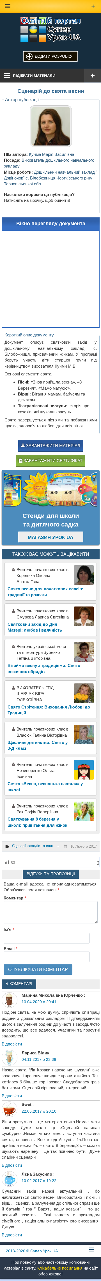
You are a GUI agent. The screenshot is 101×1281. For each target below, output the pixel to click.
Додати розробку (53, 56)
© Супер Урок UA (32, 1251)
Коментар (15, 898)
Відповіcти (12, 1044)
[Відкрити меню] (92, 75)
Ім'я (9, 929)
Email (10, 948)
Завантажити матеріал (52, 445)
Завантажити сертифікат (52, 460)
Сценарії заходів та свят (33, 846)
